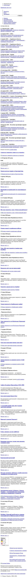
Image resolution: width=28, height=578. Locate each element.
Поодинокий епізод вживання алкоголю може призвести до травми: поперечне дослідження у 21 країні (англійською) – (13, 129)
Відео (5, 12)
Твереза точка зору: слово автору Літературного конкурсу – (14, 77)
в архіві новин (13, 149)
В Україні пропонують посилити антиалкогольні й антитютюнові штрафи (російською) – (13, 146)
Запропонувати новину (10, 23)
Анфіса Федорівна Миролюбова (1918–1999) (12, 385)
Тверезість (6, 11)
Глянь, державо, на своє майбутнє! (10, 431)
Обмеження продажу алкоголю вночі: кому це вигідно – (12, 121)
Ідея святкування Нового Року (9, 396)
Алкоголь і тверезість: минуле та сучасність (12, 152)
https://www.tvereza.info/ (21, 569)
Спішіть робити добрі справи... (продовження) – (13, 41)
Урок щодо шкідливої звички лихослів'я (11, 342)
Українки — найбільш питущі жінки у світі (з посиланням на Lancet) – (12, 87)
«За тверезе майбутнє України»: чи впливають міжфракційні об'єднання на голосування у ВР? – (13, 116)
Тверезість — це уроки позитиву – (9, 67)
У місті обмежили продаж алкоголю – (12, 97)
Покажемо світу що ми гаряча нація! (11, 268)
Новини (6, 18)
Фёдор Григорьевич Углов (16, 553)
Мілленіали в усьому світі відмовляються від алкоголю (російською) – (12, 36)
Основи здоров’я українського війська (11, 228)
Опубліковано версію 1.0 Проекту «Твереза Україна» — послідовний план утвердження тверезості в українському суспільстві (12, 492)
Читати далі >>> (5, 168)
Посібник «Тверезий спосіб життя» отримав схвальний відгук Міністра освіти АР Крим (12, 515)
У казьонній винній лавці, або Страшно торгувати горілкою (11, 406)
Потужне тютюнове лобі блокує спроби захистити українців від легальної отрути (14, 473)
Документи (6, 14)
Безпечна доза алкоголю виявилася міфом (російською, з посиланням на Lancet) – (13, 93)
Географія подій (8, 19)
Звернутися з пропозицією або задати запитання (13, 573)
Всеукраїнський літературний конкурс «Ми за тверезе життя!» (18, 560)
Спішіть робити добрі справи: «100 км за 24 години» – (12, 46)
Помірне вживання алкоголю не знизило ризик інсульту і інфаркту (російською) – (13, 51)
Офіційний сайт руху (6, 7)
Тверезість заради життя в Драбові (10, 286)
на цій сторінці (20, 379)
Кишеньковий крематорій (8, 457)
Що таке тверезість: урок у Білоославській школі (14, 209)
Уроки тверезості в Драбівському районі (11, 304)
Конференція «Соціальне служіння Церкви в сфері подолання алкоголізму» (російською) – (13, 102)
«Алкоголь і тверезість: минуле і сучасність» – (12, 30)
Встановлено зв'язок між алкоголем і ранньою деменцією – (12, 61)
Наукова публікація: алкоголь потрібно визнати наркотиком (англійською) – (13, 82)
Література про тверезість (16, 548)
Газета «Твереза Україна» (10, 22)
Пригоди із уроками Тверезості (9, 419)
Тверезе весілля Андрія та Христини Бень (12, 171)
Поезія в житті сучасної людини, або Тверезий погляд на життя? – (12, 56)
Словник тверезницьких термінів (18, 550)
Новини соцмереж (8, 21)
